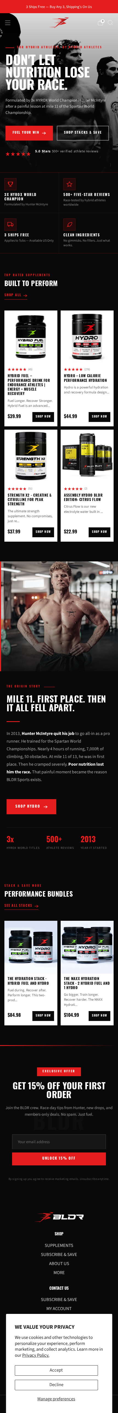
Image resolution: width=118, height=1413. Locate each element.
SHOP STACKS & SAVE (83, 133)
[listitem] (59, 6)
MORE (59, 1272)
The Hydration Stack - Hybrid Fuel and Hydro (28, 981)
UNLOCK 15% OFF (58, 1158)
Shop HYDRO (27, 806)
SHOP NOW (43, 416)
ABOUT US (59, 1263)
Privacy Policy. (35, 1355)
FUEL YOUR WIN (26, 133)
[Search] (110, 22)
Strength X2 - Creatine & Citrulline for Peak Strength (30, 500)
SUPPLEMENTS (59, 1245)
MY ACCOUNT (59, 1308)
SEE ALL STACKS (18, 906)
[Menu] (7, 23)
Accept (56, 1370)
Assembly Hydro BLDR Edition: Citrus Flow (83, 498)
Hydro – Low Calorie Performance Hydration (85, 378)
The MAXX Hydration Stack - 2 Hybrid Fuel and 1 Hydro (87, 983)
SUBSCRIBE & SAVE (59, 1254)
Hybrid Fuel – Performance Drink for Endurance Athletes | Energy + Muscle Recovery (29, 385)
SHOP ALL (12, 295)
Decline (56, 1384)
